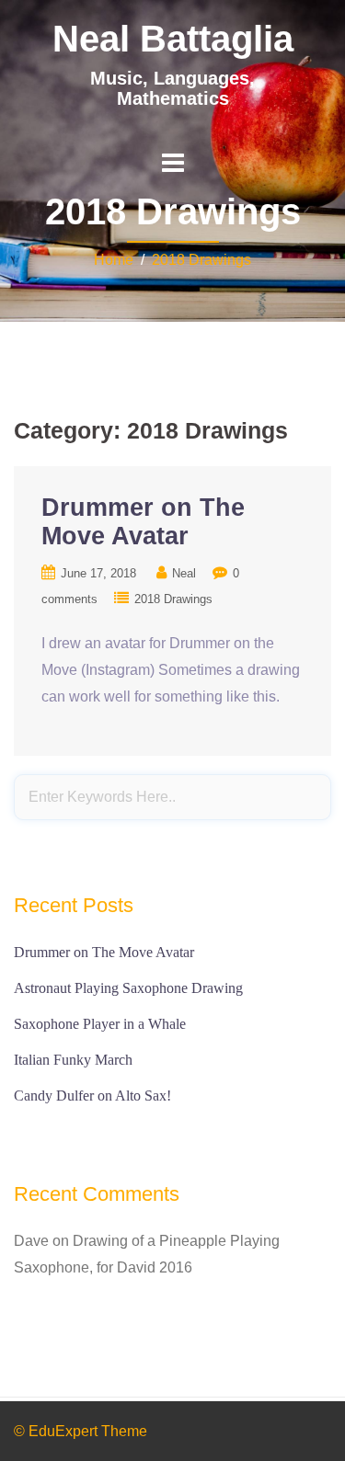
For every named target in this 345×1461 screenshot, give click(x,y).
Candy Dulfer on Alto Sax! (92, 1095)
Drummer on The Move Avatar (143, 522)
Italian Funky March (73, 1059)
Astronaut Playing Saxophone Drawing (128, 988)
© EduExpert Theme (80, 1431)
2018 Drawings (201, 260)
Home (113, 260)
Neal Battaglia (172, 38)
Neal (184, 573)
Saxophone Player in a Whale (100, 1024)
